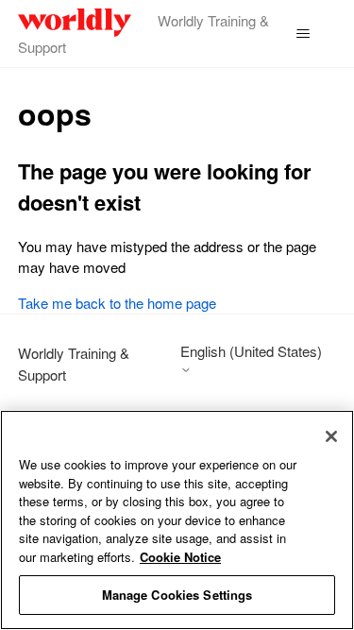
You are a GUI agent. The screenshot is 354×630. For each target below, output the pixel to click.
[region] (177, 520)
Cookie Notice (180, 557)
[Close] (331, 436)
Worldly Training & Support (73, 363)
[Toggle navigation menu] (302, 34)
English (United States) (251, 352)
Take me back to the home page (117, 303)
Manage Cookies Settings (177, 595)
